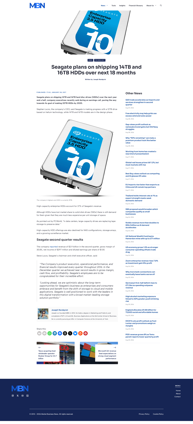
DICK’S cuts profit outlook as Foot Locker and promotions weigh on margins (141, 323)
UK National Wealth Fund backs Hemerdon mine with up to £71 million (143, 237)
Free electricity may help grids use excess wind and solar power (141, 114)
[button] (161, 5)
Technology (100, 60)
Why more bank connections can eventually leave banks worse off (140, 273)
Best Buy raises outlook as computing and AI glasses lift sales (143, 174)
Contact (177, 397)
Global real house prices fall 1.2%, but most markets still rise (142, 163)
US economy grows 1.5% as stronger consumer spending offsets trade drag (142, 249)
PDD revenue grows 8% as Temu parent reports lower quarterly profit (142, 335)
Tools (114, 6)
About (178, 394)
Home (178, 391)
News (103, 6)
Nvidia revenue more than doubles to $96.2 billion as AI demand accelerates (142, 225)
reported (54, 246)
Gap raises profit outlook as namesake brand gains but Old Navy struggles (142, 126)
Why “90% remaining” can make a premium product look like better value (141, 140)
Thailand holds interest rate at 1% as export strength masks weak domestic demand (141, 198)
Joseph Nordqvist (99, 79)
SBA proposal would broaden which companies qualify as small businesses (142, 211)
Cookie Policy (158, 414)
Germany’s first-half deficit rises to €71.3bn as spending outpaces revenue (141, 285)
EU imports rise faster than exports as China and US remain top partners (142, 185)
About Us (150, 6)
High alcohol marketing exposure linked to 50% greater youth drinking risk (142, 298)
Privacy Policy (144, 414)
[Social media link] (13, 396)
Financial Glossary (136, 6)
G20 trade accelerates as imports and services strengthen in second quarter (142, 102)
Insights (122, 6)
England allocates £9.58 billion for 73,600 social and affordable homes (142, 311)
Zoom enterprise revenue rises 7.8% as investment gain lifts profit (142, 262)
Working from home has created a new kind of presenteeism (141, 152)
